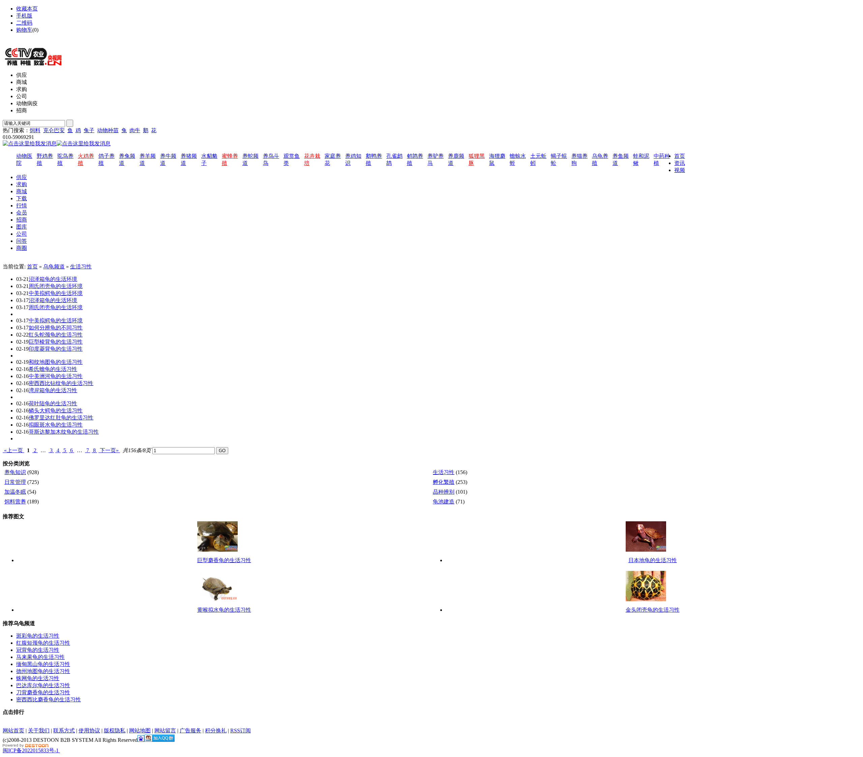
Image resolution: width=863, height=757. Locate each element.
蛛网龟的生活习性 (37, 678)
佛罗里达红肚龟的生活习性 (61, 417)
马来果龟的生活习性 (40, 657)
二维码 (24, 23)
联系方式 (64, 730)
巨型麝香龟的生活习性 (224, 560)
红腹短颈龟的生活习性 (43, 643)
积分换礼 (216, 730)
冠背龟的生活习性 (37, 650)
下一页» (109, 450)
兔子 (89, 130)
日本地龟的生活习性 (652, 560)
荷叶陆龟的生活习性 (53, 403)
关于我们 (39, 730)
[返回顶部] (59, 750)
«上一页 (13, 450)
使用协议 (89, 730)
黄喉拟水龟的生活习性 (224, 610)
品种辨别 (443, 492)
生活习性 (81, 266)
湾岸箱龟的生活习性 (53, 390)
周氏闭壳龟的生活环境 (56, 286)
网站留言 (165, 730)
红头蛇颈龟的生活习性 (56, 335)
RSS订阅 (240, 730)
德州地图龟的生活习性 (43, 671)
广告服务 (190, 730)
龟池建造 (443, 501)
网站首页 (13, 730)
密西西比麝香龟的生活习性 (48, 699)
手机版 (24, 16)
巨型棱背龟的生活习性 (56, 342)
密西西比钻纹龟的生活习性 (61, 383)
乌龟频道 (54, 266)
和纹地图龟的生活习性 (56, 362)
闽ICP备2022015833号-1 (31, 750)
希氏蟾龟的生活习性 (53, 369)
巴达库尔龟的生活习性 (43, 685)
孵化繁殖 (443, 482)
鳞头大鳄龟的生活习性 (56, 410)
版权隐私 (114, 730)
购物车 (24, 30)
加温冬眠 (15, 492)
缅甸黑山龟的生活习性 (43, 664)
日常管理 (15, 482)
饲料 (35, 130)
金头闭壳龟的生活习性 (653, 610)
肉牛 (134, 130)
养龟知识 (15, 472)
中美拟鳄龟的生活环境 (56, 293)
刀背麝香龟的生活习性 (43, 692)
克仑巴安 (54, 130)
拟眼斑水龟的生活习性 (56, 425)
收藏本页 (27, 8)
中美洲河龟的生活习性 (56, 376)
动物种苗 (108, 130)
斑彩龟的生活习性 (37, 636)
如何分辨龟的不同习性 (56, 327)
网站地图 (27, 37)
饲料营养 (15, 501)
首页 (32, 266)
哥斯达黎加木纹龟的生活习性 (64, 432)
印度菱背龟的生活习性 (56, 349)
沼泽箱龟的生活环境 (53, 279)
